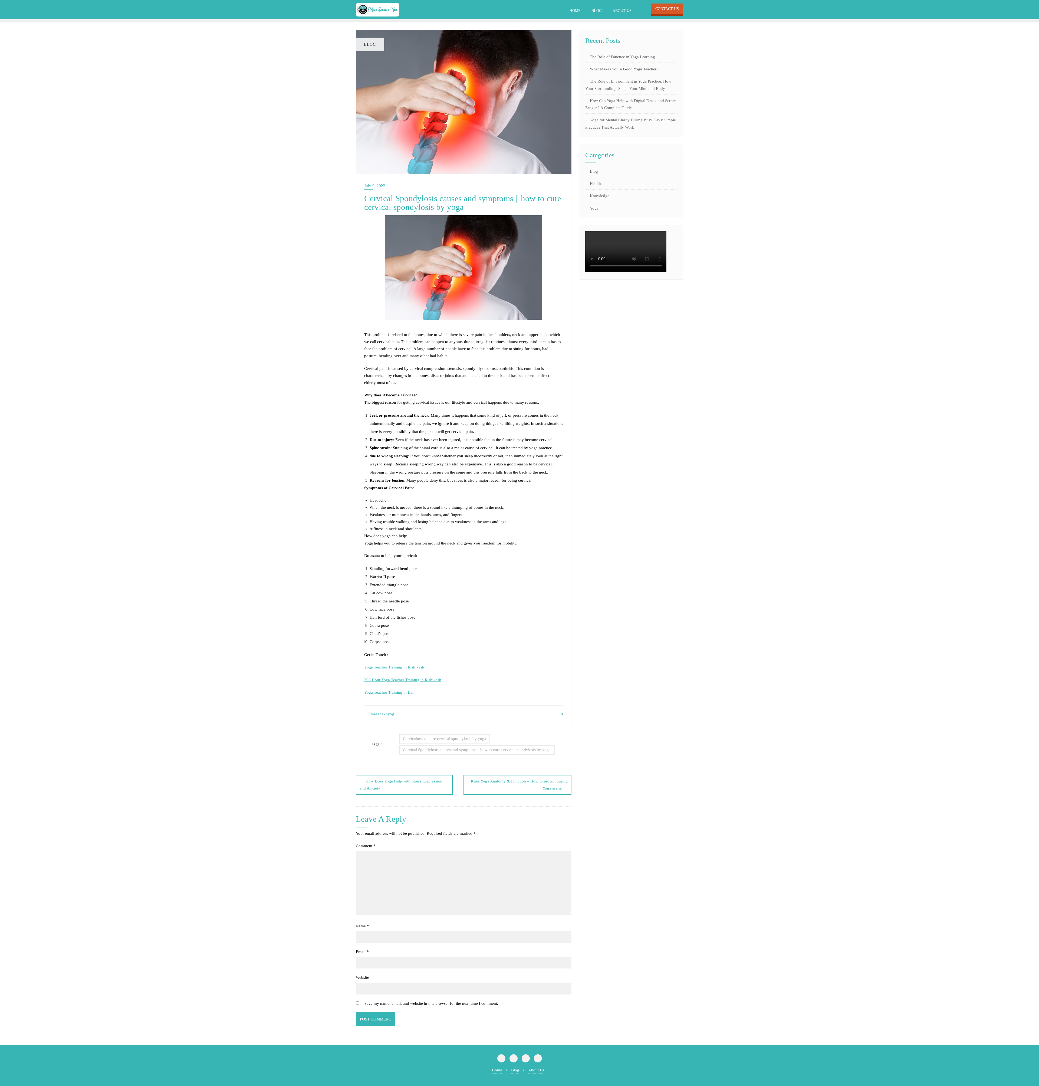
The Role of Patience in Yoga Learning (622, 57)
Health (595, 183)
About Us (536, 1070)
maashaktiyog (382, 714)
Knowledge (599, 196)
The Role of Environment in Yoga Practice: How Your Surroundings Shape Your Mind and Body (628, 84)
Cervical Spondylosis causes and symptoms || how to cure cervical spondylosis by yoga (477, 750)
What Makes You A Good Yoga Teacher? (624, 69)
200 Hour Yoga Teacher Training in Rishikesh (402, 680)
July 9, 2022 (374, 186)
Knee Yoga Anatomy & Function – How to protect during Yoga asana (519, 784)
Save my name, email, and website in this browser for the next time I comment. (431, 1003)
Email (362, 952)
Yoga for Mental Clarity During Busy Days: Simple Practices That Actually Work (630, 123)
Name (362, 926)
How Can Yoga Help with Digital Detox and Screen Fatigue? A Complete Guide (630, 104)
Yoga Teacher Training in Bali (389, 692)
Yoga (594, 208)
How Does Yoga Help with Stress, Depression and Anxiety (401, 784)
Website (362, 977)
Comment (366, 846)
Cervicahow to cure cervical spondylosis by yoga (444, 738)
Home (497, 1070)
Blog (594, 171)
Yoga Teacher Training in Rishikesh (394, 667)
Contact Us (667, 9)
